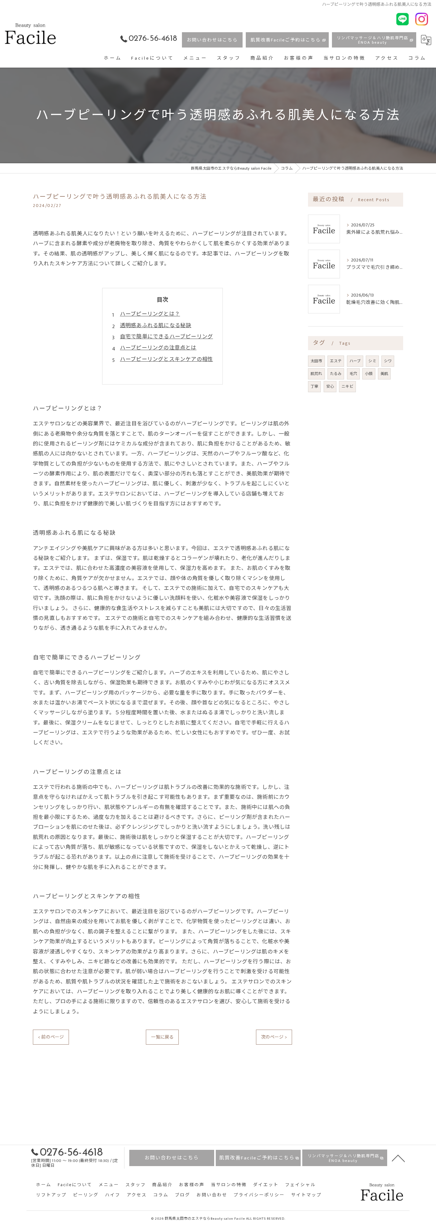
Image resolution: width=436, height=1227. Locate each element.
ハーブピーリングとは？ (150, 314)
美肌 (384, 374)
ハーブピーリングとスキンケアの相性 (166, 359)
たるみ (336, 374)
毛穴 (353, 374)
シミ (372, 361)
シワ (388, 361)
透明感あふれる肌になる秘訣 (156, 325)
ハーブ (355, 361)
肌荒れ (316, 374)
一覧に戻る (162, 1037)
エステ (336, 361)
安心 (330, 386)
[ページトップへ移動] (398, 1157)
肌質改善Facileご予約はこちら (286, 40)
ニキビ (347, 386)
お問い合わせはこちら (212, 40)
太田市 (316, 361)
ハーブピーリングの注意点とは (158, 347)
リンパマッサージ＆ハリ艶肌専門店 (372, 40)
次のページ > (274, 1037)
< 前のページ (51, 1037)
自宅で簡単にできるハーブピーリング (166, 336)
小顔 (368, 374)
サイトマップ (306, 1195)
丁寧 (314, 386)
